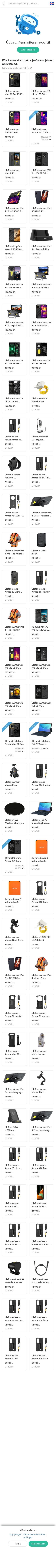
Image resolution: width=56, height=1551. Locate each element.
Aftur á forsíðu (28, 49)
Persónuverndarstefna (34, 1534)
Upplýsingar (15, 1534)
